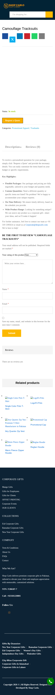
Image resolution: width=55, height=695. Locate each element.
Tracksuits (35, 128)
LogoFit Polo (36, 403)
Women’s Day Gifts (32, 650)
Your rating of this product (13, 255)
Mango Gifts (7, 487)
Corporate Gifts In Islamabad (15, 664)
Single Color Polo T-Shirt (14, 407)
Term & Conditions (10, 548)
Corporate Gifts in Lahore (14, 667)
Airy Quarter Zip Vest (14, 431)
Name (5, 289)
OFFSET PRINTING (11, 500)
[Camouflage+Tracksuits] (12, 39)
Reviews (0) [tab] (33, 146)
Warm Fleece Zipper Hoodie (14, 451)
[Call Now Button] (50, 681)
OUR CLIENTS (9, 508)
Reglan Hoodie (37, 447)
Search (49, 14)
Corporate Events (9, 504)
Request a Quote (12, 120)
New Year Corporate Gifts (13, 532)
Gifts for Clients (9, 495)
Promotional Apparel (20, 128)
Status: (5, 111)
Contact (5, 560)
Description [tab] (12, 146)
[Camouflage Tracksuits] (5, 36)
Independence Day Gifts (12, 654)
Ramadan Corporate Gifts (12, 528)
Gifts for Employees (10, 491)
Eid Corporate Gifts (10, 524)
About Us (6, 552)
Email (5, 304)
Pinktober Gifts (34, 654)
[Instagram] (9, 613)
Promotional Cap (38, 425)
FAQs (4, 556)
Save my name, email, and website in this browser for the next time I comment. (26, 323)
